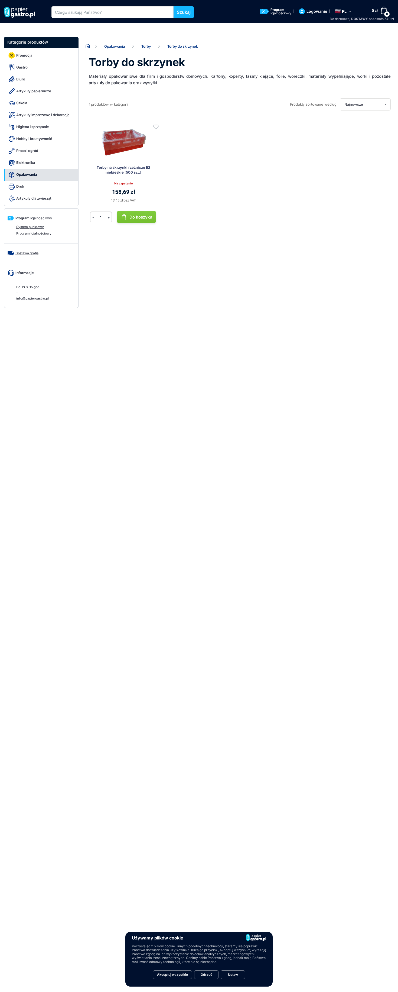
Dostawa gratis (26, 253)
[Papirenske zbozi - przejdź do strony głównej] (21, 12)
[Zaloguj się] (156, 127)
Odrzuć (206, 975)
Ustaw (233, 975)
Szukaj (184, 12)
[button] (342, 11)
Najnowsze (353, 104)
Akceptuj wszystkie (172, 975)
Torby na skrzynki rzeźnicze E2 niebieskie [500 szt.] (123, 169)
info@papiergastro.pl (32, 298)
